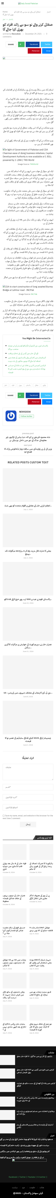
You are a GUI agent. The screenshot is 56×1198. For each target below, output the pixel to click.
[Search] (53, 3)
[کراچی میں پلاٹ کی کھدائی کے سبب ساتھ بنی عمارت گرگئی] (7, 1087)
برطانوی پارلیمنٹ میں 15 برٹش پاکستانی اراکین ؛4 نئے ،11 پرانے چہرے (35, 1099)
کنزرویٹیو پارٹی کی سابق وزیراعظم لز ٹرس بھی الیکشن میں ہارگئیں (24, 1151)
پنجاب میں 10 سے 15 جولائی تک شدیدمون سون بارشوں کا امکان (14, 962)
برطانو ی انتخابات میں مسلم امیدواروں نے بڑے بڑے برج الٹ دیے (36, 1112)
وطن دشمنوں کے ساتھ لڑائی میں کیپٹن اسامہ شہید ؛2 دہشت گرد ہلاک (13, 995)
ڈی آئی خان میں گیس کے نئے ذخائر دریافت (23, 353)
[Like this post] (22, 44)
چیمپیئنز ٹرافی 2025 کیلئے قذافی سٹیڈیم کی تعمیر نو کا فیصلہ (28, 739)
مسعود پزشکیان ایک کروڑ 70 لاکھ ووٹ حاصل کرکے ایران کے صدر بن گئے (26, 1139)
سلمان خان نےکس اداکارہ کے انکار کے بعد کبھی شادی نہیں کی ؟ (14, 1027)
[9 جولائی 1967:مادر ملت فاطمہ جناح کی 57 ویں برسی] (41, 916)
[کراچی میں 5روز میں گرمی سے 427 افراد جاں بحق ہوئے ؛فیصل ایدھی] (7, 1073)
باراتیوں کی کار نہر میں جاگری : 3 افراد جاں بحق (34, 1056)
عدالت (42, 1187)
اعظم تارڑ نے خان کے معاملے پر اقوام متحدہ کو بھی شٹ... (28, 505)
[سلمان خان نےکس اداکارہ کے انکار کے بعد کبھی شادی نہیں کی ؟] (15, 1013)
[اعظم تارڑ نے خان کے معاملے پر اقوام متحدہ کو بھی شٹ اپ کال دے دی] (28, 485)
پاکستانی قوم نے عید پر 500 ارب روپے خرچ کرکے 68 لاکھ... (28, 599)
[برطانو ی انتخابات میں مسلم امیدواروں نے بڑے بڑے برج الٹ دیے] (7, 1115)
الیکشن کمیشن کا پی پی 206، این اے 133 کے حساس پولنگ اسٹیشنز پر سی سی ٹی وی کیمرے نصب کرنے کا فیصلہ (27, 369)
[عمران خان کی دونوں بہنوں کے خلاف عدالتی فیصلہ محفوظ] (15, 884)
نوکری (44, 385)
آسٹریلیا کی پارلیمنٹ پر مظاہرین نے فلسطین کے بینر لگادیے (35, 1126)
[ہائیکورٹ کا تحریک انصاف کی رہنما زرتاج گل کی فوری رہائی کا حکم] (41, 852)
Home (5, 11)
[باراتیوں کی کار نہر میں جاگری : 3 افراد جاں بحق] (7, 1060)
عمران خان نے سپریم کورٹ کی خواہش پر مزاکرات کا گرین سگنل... (28, 646)
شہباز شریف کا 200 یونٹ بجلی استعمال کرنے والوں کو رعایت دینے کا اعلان (40, 962)
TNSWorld (34, 164)
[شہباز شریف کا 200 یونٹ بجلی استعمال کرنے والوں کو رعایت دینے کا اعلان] (41, 948)
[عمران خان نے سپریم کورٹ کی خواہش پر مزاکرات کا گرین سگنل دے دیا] (28, 624)
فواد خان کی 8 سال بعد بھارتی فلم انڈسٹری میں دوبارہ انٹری (14, 866)
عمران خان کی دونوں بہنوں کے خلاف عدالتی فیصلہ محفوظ (14, 898)
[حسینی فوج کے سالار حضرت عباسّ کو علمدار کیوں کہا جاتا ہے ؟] (15, 916)
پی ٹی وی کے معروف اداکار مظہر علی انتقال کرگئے (39, 897)
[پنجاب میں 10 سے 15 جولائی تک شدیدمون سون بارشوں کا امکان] (15, 948)
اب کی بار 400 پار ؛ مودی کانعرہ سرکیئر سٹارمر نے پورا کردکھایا (22, 1157)
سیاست (15, 1187)
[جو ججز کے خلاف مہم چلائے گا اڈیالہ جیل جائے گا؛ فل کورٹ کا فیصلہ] (41, 1013)
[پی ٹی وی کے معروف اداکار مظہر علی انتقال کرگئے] (41, 884)
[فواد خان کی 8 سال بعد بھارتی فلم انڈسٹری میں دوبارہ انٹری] (15, 852)
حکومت (32, 1187)
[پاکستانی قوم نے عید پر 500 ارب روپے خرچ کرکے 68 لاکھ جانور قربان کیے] (28, 578)
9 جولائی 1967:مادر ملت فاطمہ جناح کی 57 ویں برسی (41, 929)
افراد (13, 385)
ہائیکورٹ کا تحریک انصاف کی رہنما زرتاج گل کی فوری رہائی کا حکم (41, 866)
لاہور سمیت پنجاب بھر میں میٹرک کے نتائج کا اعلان (40, 993)
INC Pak (34, 294)
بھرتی (20, 385)
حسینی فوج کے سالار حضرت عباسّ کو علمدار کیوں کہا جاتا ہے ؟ (14, 930)
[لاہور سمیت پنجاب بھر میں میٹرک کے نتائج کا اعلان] (41, 981)
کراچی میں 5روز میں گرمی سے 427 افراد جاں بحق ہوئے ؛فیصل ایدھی (35, 1071)
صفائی (36, 385)
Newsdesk (16, 33)
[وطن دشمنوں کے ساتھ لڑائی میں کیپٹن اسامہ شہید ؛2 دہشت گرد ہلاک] (15, 981)
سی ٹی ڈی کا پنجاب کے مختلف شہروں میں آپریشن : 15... (28, 692)
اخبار (49, 11)
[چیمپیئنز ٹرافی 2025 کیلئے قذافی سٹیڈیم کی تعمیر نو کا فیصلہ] (28, 717)
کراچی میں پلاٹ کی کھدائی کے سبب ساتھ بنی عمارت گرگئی (36, 1084)
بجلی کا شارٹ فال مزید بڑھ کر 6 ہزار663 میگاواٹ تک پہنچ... (28, 552)
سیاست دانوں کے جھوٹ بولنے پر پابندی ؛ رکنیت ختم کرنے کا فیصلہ (24, 1145)
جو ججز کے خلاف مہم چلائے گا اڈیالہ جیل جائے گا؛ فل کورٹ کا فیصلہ (40, 1027)
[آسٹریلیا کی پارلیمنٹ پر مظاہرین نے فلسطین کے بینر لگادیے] (7, 1128)
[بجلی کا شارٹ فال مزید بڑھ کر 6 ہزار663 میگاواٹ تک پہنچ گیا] (28, 530)
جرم (23, 1187)
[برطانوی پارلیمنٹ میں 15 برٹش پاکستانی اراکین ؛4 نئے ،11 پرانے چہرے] (7, 1102)
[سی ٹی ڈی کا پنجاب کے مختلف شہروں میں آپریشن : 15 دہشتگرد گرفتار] (28, 672)
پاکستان (28, 385)
